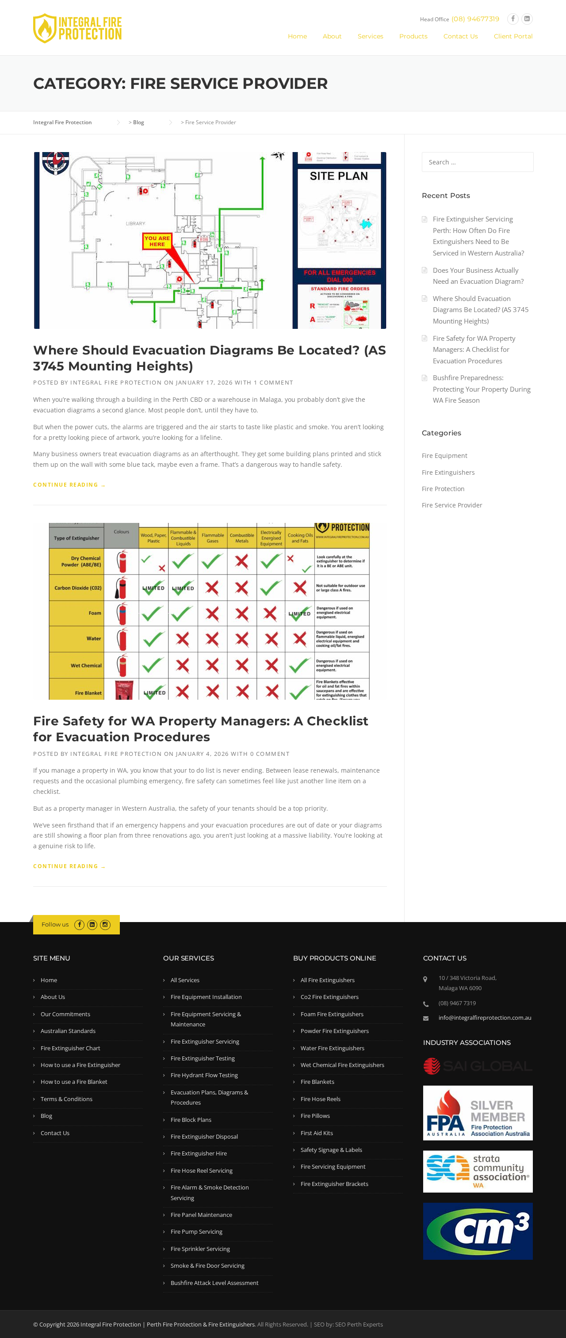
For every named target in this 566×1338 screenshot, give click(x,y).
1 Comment (274, 382)
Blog (46, 1116)
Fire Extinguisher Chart (70, 1048)
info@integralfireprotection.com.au (485, 1018)
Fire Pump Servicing (196, 1231)
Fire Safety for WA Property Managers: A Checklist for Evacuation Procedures (474, 349)
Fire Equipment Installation (206, 997)
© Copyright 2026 (56, 1324)
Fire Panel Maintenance (201, 1215)
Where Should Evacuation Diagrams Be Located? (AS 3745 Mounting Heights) (481, 309)
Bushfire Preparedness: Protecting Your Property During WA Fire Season (482, 388)
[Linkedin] (527, 19)
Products (413, 36)
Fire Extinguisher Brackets (334, 1184)
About (332, 36)
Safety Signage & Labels (331, 1150)
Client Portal (513, 36)
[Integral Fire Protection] (77, 27)
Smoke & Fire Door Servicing (208, 1265)
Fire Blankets (317, 1082)
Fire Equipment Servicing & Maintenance (206, 1019)
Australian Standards (68, 1031)
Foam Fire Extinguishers (332, 1014)
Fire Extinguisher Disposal (204, 1136)
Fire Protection (443, 488)
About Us (53, 997)
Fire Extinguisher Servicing (205, 1041)
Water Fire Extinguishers (332, 1048)
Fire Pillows (315, 1116)
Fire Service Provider (452, 505)
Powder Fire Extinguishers (335, 1031)
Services (370, 36)
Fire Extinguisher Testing (203, 1058)
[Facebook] (513, 19)
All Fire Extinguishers (328, 980)
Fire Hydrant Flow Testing (204, 1075)
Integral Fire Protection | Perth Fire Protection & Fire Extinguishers (167, 1324)
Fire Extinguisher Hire (199, 1153)
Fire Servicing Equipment (333, 1166)
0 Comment (270, 754)
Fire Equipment (444, 455)
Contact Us (461, 36)
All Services (185, 980)
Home (297, 36)
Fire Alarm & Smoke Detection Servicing (210, 1192)
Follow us (55, 924)
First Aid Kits (317, 1133)
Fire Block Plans (191, 1120)
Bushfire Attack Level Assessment (215, 1283)
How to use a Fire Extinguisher (80, 1065)
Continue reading (69, 484)
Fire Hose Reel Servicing (202, 1170)
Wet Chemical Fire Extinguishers (342, 1065)
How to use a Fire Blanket (74, 1082)
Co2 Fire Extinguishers (330, 997)
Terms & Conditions (66, 1099)
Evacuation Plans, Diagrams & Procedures (209, 1097)
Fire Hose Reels (320, 1099)
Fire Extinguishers (448, 472)
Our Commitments (65, 1014)
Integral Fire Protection (116, 382)
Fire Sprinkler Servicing (200, 1249)
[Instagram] (105, 924)
